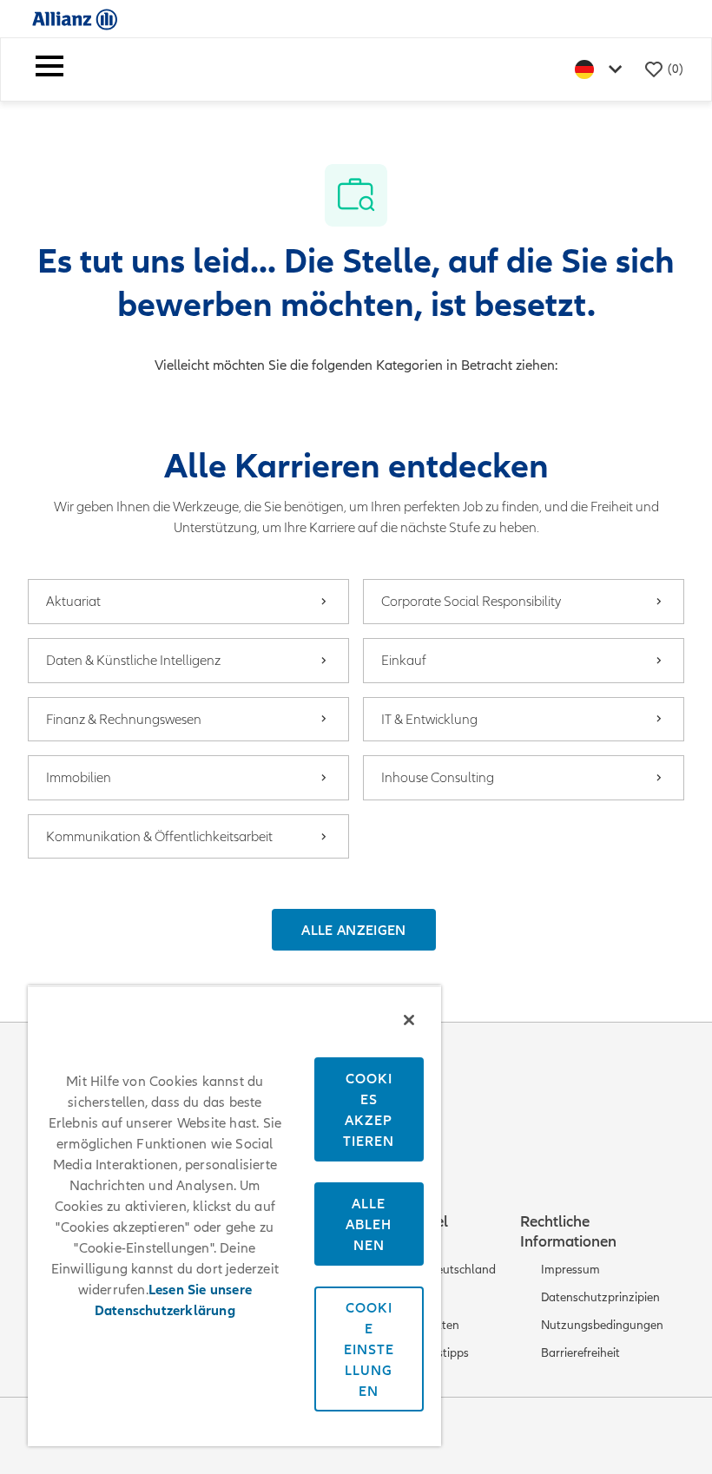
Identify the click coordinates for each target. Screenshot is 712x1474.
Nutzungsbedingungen (602, 1325)
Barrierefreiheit (580, 1353)
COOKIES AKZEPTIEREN (368, 1109)
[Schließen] (409, 1020)
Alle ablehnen (369, 1224)
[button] (353, 930)
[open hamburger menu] (49, 69)
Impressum (570, 1269)
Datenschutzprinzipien (600, 1297)
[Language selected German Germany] (602, 69)
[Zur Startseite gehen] (75, 18)
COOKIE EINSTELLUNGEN (369, 1349)
